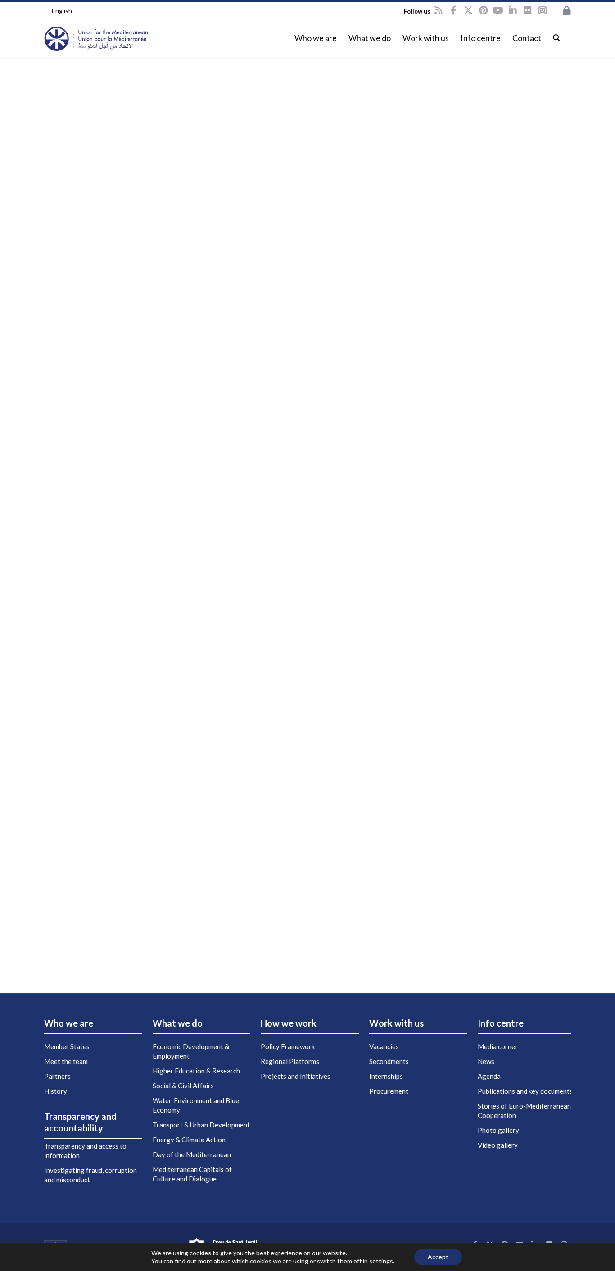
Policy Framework (288, 1046)
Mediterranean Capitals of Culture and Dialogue (192, 1174)
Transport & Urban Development (201, 1125)
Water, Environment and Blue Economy (196, 1105)
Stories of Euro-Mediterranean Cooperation (524, 1110)
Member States (67, 1046)
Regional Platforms (290, 1061)
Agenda (489, 1076)
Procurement (388, 1091)
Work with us (425, 38)
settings (381, 1261)
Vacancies (384, 1046)
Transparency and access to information (85, 1150)
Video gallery (498, 1145)
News (486, 1061)
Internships (386, 1076)
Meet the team (66, 1061)
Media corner (498, 1046)
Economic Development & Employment (191, 1051)
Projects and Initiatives (295, 1076)
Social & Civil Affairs (183, 1086)
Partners (57, 1076)
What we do (369, 38)
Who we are (315, 38)
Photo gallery (498, 1130)
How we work (289, 1023)
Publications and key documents (525, 1091)
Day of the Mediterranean (192, 1154)
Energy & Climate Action (189, 1140)
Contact (526, 38)
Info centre (481, 38)
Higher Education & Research (196, 1071)
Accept (438, 1257)
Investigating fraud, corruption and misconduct (90, 1175)
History (55, 1091)
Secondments (389, 1061)
